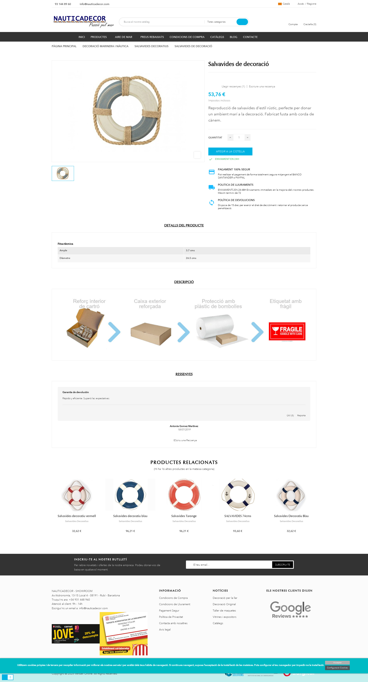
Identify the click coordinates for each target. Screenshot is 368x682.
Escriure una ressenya (262, 86)
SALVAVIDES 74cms (237, 516)
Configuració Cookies (337, 667)
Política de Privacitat (171, 617)
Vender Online (83, 673)
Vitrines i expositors (224, 617)
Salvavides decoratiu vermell (77, 516)
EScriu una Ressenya (185, 440)
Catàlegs (218, 623)
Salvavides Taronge (184, 516)
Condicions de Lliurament (174, 604)
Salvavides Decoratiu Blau (291, 516)
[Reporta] (301, 411)
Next (318, 508)
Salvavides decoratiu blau (130, 516)
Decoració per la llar (225, 598)
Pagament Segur (169, 610)
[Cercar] (242, 22)
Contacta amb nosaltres (173, 623)
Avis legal (165, 629)
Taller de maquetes (224, 610)
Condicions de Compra (173, 598)
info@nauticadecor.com (94, 4)
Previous (49, 508)
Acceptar (337, 662)
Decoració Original (224, 604)
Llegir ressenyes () (233, 86)
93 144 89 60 (63, 4)
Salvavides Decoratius (76, 521)
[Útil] (290, 411)
